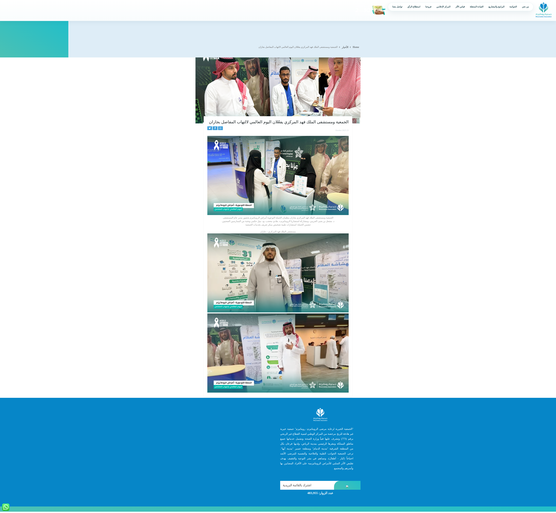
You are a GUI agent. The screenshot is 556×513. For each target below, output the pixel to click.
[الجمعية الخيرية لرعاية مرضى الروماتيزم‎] (543, 10)
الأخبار (345, 47)
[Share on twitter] (209, 128)
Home (356, 47)
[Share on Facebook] (215, 128)
